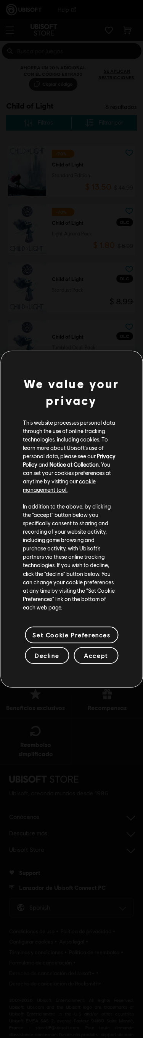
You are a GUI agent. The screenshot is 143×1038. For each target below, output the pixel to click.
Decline (47, 655)
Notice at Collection (74, 464)
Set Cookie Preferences (71, 634)
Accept (96, 655)
